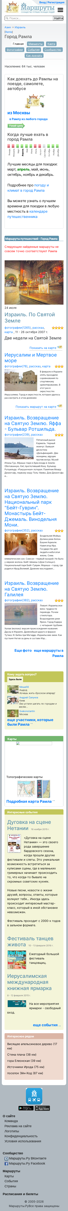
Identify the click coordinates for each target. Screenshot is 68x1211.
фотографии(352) (17, 530)
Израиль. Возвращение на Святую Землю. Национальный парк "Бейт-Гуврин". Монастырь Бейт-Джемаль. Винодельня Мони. (32, 508)
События (34, 49)
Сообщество (52, 49)
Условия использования (23, 1141)
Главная (18, 44)
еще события (45, 1025)
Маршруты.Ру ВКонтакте (27, 1158)
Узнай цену (16, 125)
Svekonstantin (27, 711)
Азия (8, 27)
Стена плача (16, 1054)
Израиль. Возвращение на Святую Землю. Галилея (32, 588)
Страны (10, 1186)
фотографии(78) (16, 366)
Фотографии (15, 49)
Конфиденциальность (21, 1136)
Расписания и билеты (20, 1194)
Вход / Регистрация (51, 2)
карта (9, 332)
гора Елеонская (18, 1061)
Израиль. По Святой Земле (30, 317)
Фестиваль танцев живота (30, 941)
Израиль (20, 27)
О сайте (9, 1116)
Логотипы (12, 1131)
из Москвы (18, 112)
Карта (51, 44)
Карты (9, 1176)
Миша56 (24, 687)
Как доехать (34, 55)
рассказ (38, 327)
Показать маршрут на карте (36, 406)
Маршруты (35, 44)
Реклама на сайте (18, 1126)
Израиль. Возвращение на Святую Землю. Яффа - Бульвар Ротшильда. (33, 423)
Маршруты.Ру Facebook (27, 1163)
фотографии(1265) (18, 327)
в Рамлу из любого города (28, 119)
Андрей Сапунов (28, 697)
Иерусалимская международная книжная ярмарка (30, 982)
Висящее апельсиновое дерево (29, 1044)
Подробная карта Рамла (29, 801)
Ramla (8, 31)
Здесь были (15, 679)
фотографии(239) (17, 434)
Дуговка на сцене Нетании (29, 825)
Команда (11, 1121)
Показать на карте (43, 348)
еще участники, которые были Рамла (30, 722)
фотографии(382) (17, 600)
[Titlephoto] (16, 843)
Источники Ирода (20, 1067)
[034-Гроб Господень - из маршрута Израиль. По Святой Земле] (34, 282)
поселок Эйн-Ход (19, 1073)
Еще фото (23, 650)
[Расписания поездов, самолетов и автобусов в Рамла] (34, 101)
